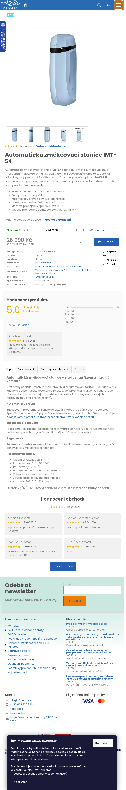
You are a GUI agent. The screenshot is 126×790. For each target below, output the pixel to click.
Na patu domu (43, 262)
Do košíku (109, 241)
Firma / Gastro (73, 266)
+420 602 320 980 (21, 704)
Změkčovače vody (45, 251)
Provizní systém (18, 655)
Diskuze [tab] (79, 369)
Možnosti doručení (58, 220)
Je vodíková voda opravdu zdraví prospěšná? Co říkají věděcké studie (89, 651)
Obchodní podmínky (21, 664)
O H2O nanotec (17, 634)
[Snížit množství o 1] (72, 242)
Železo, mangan (72, 270)
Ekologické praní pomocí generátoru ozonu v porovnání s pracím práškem (89, 677)
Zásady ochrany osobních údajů (46, 774)
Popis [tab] (9, 369)
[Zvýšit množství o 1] (88, 242)
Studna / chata (57, 266)
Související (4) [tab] (27, 369)
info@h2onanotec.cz (23, 700)
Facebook (16, 709)
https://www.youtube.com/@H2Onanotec (34, 719)
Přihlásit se (74, 601)
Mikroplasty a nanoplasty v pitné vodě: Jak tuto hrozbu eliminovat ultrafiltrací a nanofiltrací (93, 637)
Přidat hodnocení (19, 325)
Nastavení (21, 782)
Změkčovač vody (44, 276)
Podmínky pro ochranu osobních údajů (32, 668)
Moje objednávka (18, 672)
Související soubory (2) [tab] (55, 369)
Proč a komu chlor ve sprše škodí (86, 624)
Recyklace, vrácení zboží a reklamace (32, 639)
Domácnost (41, 266)
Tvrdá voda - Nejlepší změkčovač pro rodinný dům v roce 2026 (89, 664)
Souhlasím (102, 743)
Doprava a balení (19, 651)
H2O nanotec (96, 230)
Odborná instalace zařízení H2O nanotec (28, 645)
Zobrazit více (63, 566)
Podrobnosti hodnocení (52, 146)
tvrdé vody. (36, 185)
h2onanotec (18, 713)
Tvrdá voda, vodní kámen (49, 270)
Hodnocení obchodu (63, 499)
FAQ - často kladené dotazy (26, 630)
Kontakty (13, 626)
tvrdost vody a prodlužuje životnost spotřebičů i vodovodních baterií (50, 417)
